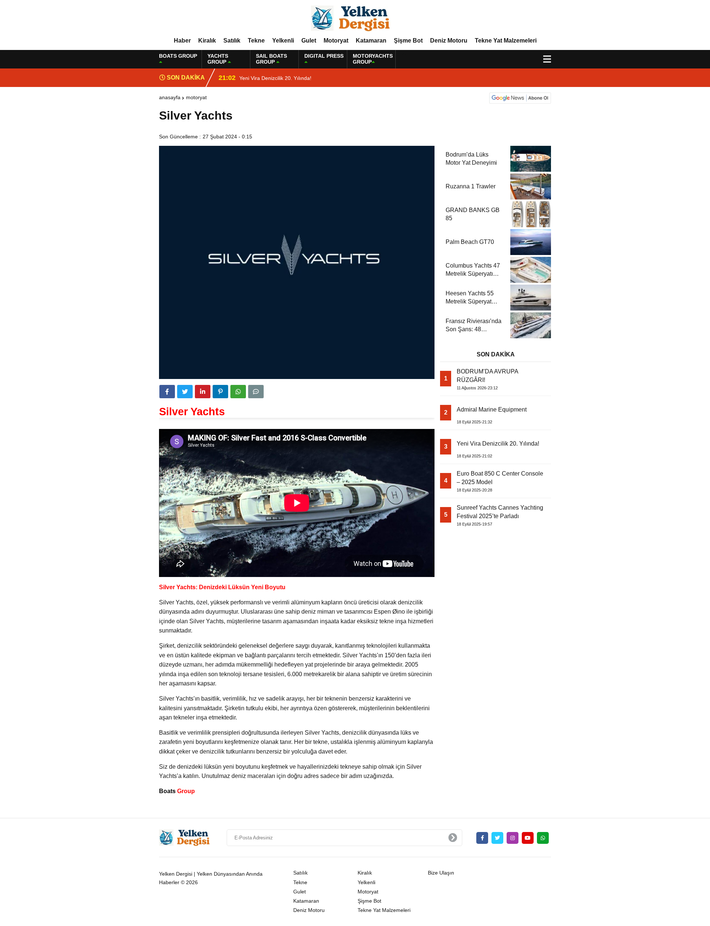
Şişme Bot (408, 40)
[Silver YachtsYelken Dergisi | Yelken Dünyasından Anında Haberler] (355, 18)
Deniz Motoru (448, 40)
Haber (182, 40)
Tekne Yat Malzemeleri (506, 40)
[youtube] (528, 838)
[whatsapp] (543, 838)
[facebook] (167, 392)
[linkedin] (203, 392)
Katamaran (371, 40)
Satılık (231, 40)
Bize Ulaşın (441, 873)
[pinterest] (220, 392)
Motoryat (336, 40)
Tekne (256, 40)
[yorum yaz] (256, 392)
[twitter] (185, 392)
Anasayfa (169, 97)
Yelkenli (283, 40)
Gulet (308, 40)
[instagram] (512, 838)
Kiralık (207, 40)
